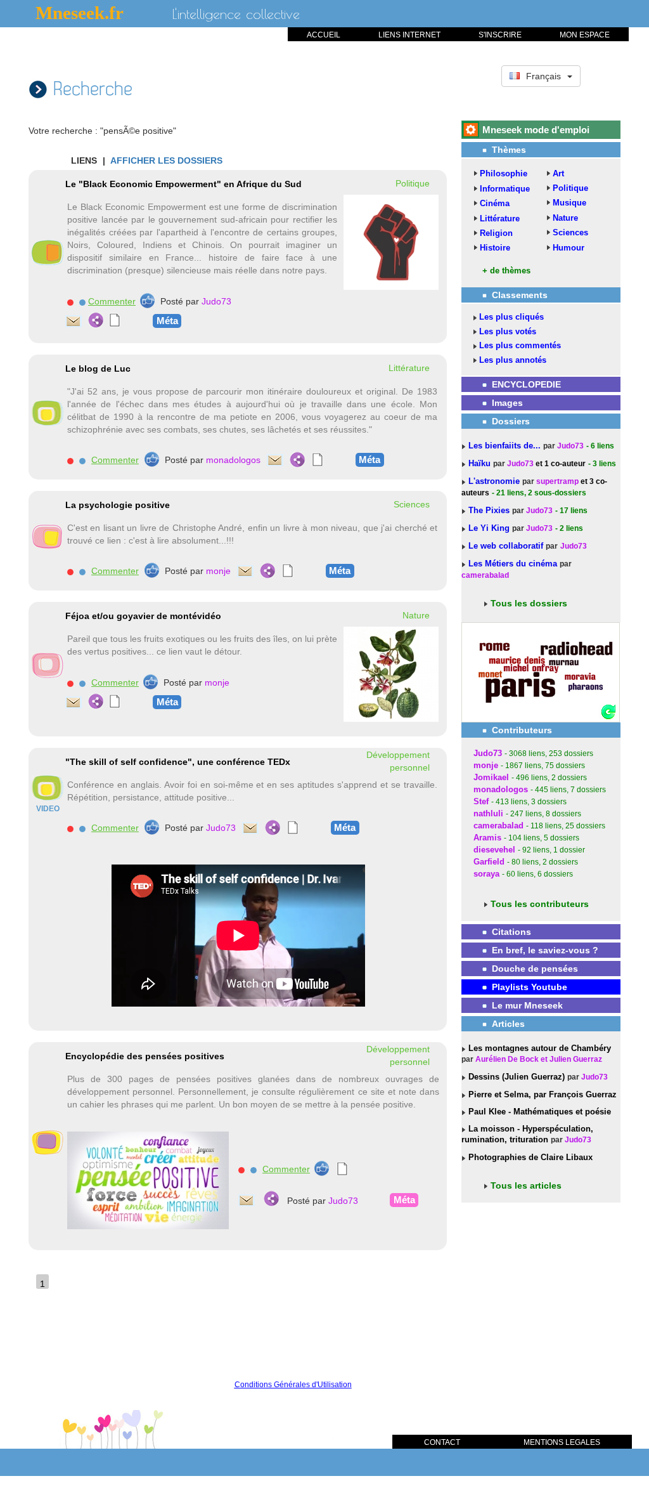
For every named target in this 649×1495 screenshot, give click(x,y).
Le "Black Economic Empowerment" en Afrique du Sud (183, 184)
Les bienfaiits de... (505, 445)
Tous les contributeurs (540, 904)
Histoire (495, 247)
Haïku (480, 463)
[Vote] (147, 301)
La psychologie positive (117, 505)
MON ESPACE (585, 34)
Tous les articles (526, 1185)
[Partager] (96, 320)
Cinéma (495, 203)
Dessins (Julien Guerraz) (515, 1076)
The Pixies (490, 510)
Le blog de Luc (98, 368)
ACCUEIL (323, 34)
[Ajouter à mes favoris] (82, 302)
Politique (570, 188)
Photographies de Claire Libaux (529, 1157)
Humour (568, 247)
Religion (496, 233)
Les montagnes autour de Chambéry (538, 1048)
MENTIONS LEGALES (562, 1442)
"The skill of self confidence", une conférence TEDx (177, 762)
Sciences (570, 232)
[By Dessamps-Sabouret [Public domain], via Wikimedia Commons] (391, 674)
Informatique (505, 188)
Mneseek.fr (79, 13)
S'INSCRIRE (500, 34)
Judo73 (216, 301)
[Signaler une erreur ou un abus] (70, 302)
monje (218, 571)
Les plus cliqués (511, 317)
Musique (569, 202)
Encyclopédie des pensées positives (144, 1056)
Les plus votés (507, 331)
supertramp (557, 481)
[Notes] (115, 320)
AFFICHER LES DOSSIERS (166, 160)
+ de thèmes (506, 270)
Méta (167, 320)
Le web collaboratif (505, 546)
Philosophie (503, 173)
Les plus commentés (520, 345)
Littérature (500, 218)
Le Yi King (490, 528)
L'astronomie (495, 481)
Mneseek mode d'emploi (535, 129)
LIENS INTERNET (409, 34)
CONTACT (442, 1442)
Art (558, 173)
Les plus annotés (512, 360)
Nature (565, 218)
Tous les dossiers (529, 603)
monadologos (233, 460)
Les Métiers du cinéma (512, 563)
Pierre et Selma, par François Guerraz (541, 1094)
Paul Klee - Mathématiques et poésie (538, 1111)
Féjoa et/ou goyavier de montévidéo (143, 616)
